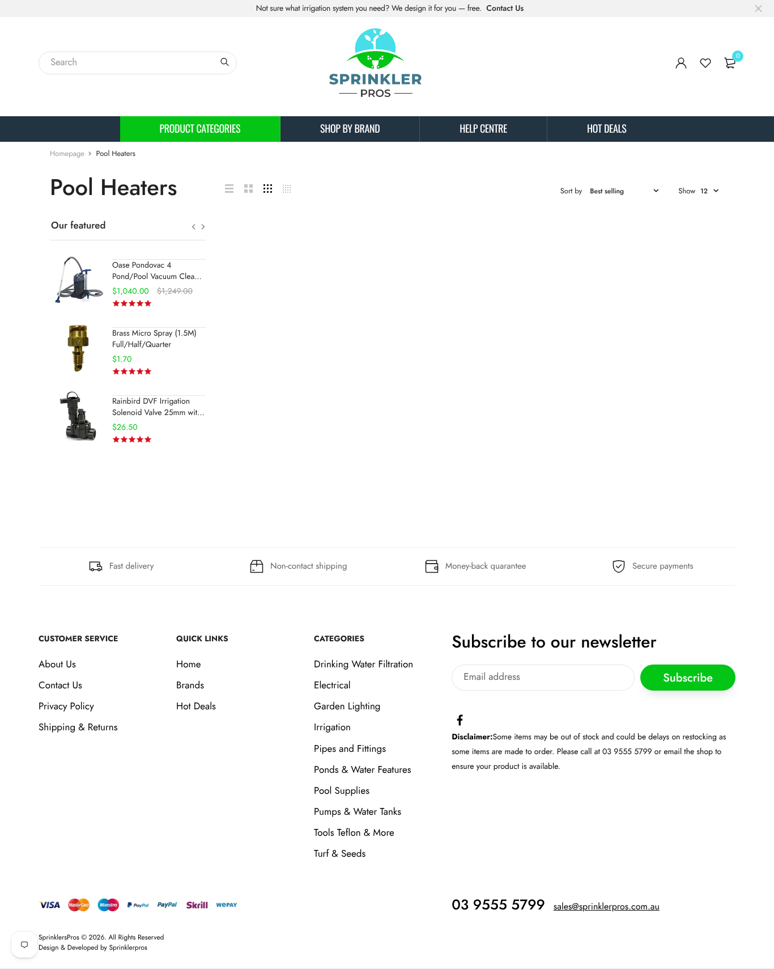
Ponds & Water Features (362, 770)
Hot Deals (606, 128)
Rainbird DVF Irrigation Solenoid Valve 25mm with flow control (157, 413)
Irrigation (332, 728)
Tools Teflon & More (354, 833)
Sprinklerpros (128, 947)
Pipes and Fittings (350, 749)
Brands (190, 685)
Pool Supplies (341, 791)
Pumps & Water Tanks (357, 812)
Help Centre (483, 128)
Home (188, 664)
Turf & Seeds (339, 854)
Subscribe (688, 678)
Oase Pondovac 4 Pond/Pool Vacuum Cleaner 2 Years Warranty (159, 277)
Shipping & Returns (78, 728)
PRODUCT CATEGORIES (200, 128)
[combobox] (138, 63)
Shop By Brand (350, 128)
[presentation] (193, 227)
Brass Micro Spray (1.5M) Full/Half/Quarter (154, 339)
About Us (57, 664)
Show (686, 190)
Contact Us (505, 8)
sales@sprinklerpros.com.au (607, 906)
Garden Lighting (347, 706)
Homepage (67, 153)
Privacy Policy (66, 706)
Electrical (332, 685)
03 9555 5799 (498, 905)
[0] (729, 63)
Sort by (571, 190)
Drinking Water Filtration (363, 664)
